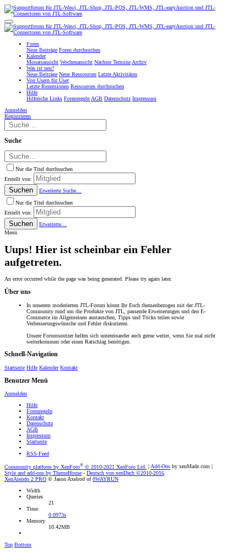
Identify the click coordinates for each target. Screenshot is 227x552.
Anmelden (15, 393)
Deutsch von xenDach (125, 473)
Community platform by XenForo (75, 467)
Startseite (14, 368)
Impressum (38, 435)
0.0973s (57, 515)
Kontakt (69, 368)
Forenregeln (39, 411)
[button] (8, 21)
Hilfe (31, 368)
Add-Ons (160, 467)
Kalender (48, 368)
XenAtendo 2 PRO (25, 479)
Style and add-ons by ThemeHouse (43, 473)
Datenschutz (39, 423)
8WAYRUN (105, 479)
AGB (32, 429)
